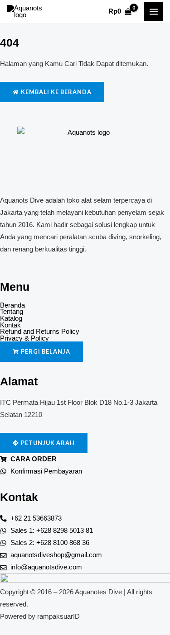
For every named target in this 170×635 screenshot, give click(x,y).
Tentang (11, 311)
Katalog (11, 318)
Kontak (10, 325)
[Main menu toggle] (153, 11)
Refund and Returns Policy (39, 331)
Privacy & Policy (24, 338)
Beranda (12, 305)
